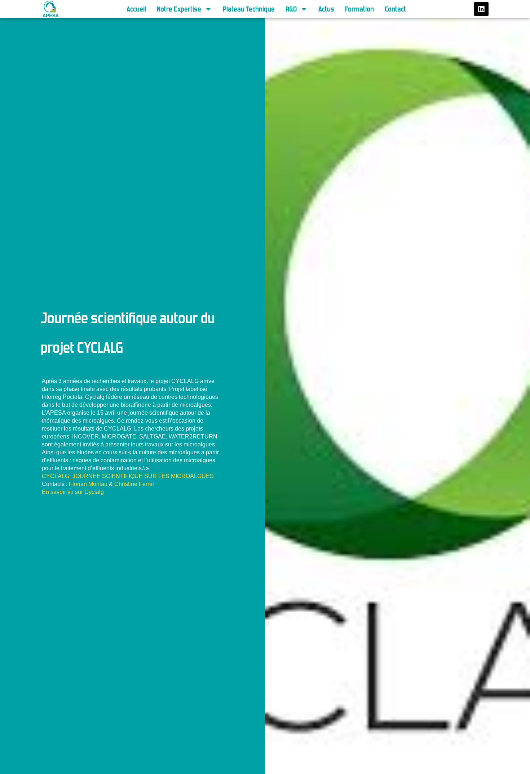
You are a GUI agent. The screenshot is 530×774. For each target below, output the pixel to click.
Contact (395, 9)
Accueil (136, 9)
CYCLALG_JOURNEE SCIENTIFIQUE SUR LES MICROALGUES (128, 476)
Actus (326, 9)
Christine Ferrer (134, 484)
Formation (359, 9)
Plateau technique (249, 9)
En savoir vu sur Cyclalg (73, 492)
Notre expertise (179, 9)
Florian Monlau (88, 484)
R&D (291, 9)
